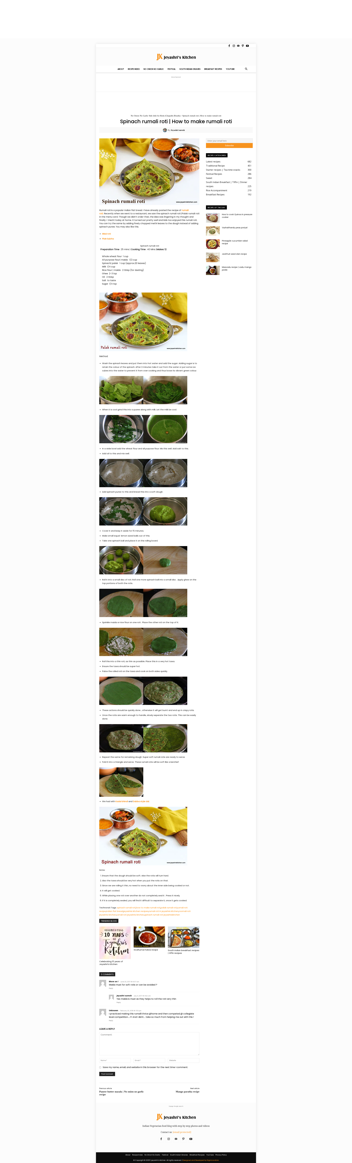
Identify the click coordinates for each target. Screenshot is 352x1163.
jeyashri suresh (124, 995)
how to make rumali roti (148, 907)
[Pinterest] (243, 46)
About (121, 69)
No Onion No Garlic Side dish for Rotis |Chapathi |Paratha (156, 116)
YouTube (230, 69)
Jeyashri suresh (178, 130)
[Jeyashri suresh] (165, 130)
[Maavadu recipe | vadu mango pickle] (213, 270)
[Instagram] (234, 46)
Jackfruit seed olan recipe (234, 254)
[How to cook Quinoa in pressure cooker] (213, 218)
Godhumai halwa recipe (146, 949)
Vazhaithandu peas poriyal (234, 227)
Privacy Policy (221, 1155)
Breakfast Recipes (213, 69)
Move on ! (113, 981)
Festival (172, 69)
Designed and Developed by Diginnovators (201, 1160)
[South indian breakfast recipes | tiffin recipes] (183, 937)
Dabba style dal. (140, 801)
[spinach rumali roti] (149, 322)
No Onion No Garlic (154, 69)
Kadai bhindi (122, 801)
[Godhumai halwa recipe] (149, 936)
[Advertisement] (82, 19)
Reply (111, 988)
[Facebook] (229, 46)
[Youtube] (247, 46)
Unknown (113, 1010)
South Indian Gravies (189, 69)
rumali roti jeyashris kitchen (130, 914)
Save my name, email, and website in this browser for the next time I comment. (145, 1067)
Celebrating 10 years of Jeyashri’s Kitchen (111, 963)
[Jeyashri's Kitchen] (176, 57)
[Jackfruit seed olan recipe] (213, 257)
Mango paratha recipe (187, 1091)
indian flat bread (114, 911)
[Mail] (238, 46)
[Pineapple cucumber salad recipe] (213, 244)
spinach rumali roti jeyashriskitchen (162, 914)
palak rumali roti (169, 907)
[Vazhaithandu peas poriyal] (213, 231)
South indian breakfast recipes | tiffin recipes (183, 951)
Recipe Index (134, 69)
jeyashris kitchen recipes (135, 911)
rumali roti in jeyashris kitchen (163, 911)
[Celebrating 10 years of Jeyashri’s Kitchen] (115, 942)
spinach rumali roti (126, 907)
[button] (246, 69)
